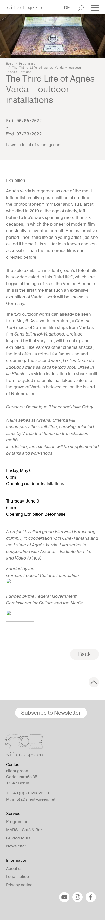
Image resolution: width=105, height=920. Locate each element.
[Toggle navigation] (93, 7)
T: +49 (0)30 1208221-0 (27, 793)
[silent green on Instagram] (77, 897)
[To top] (94, 682)
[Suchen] (81, 8)
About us (14, 868)
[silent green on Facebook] (91, 897)
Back (84, 654)
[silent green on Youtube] (64, 897)
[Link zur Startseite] (27, 6)
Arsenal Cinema (52, 420)
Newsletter (16, 846)
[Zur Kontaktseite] (51, 747)
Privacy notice (19, 884)
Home (9, 63)
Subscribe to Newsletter (51, 712)
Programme (27, 63)
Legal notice (17, 876)
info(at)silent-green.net (33, 799)
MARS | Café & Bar (24, 829)
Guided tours (18, 837)
